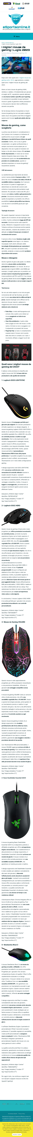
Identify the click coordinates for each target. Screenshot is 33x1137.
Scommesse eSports (12, 1113)
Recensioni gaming (18, 53)
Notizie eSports (6, 53)
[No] (31, 1129)
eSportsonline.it (16, 27)
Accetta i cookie (17, 1134)
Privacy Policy (21, 1113)
